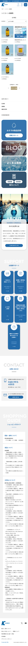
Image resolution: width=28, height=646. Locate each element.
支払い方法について (6, 631)
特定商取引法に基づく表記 (7, 633)
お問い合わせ (15, 397)
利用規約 (3, 636)
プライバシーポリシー (6, 638)
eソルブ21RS (4, 40)
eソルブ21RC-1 (5, 77)
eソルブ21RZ (4, 58)
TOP (2, 9)
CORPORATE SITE (14, 245)
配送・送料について (6, 628)
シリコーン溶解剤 (8, 9)
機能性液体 (4, 109)
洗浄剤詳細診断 (5, 115)
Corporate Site (4, 642)
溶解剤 (3, 106)
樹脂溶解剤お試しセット (20, 40)
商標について (16, 631)
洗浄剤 (3, 103)
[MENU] (25, 4)
